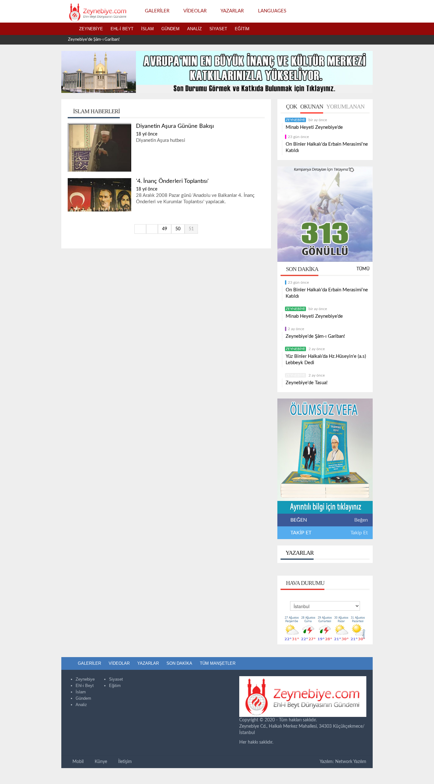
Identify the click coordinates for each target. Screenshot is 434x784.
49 (164, 229)
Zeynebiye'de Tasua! (307, 382)
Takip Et (359, 532)
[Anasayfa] (68, 29)
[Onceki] (152, 229)
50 (177, 229)
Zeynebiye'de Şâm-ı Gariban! (94, 40)
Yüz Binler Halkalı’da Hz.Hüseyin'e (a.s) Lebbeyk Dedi (326, 359)
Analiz (194, 28)
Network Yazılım (350, 762)
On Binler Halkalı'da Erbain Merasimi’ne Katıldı (327, 147)
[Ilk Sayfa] (140, 229)
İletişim (124, 762)
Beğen (361, 520)
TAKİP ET (300, 532)
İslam (147, 28)
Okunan (311, 106)
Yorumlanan (345, 106)
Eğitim (242, 28)
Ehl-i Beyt (122, 28)
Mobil (77, 762)
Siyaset (218, 28)
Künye (100, 762)
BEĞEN (298, 520)
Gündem (170, 28)
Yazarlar (299, 553)
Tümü (363, 269)
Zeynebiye (91, 28)
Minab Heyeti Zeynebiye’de (314, 127)
